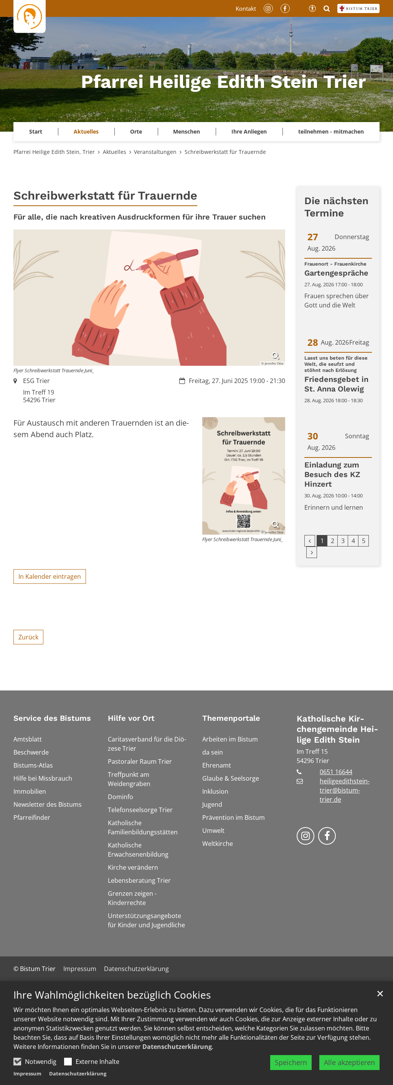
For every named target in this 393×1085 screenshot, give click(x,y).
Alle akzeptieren (349, 1062)
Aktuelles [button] (86, 131)
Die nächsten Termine (336, 207)
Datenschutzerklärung (177, 1046)
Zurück (28, 637)
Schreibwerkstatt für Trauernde (225, 151)
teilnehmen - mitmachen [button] (331, 131)
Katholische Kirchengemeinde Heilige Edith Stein (337, 729)
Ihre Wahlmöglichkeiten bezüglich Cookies (112, 995)
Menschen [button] (186, 131)
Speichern (291, 1062)
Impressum (27, 1073)
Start (35, 131)
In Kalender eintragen (49, 576)
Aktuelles (114, 151)
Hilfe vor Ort (131, 718)
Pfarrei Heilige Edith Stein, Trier (54, 151)
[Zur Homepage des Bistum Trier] (358, 8)
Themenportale (231, 718)
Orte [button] (136, 131)
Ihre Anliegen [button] (249, 131)
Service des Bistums (52, 718)
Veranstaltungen (155, 151)
